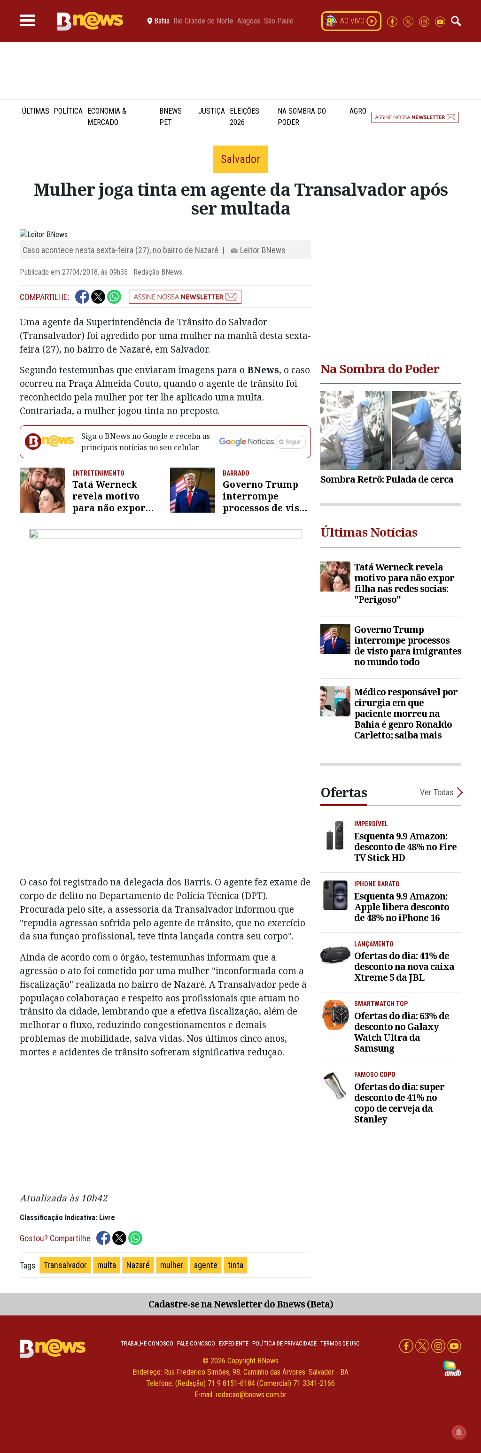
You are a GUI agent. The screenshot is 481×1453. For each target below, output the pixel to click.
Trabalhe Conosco (147, 1343)
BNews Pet (170, 117)
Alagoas (248, 21)
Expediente (233, 1343)
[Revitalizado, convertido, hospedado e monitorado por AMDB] (452, 1367)
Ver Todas (437, 792)
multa (106, 1265)
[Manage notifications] (458, 1432)
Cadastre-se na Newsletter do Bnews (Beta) (240, 1304)
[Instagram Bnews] (425, 20)
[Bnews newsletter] (415, 117)
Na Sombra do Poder (302, 117)
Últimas (35, 111)
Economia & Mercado (106, 117)
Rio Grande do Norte (203, 21)
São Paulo (279, 21)
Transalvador (65, 1265)
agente (205, 1265)
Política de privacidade (284, 1343)
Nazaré (138, 1265)
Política (68, 111)
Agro (357, 111)
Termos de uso (340, 1343)
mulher (172, 1265)
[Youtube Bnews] (440, 20)
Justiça (211, 111)
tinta (235, 1265)
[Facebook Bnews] (393, 20)
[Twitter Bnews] (409, 20)
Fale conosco (196, 1343)
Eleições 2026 (244, 117)
